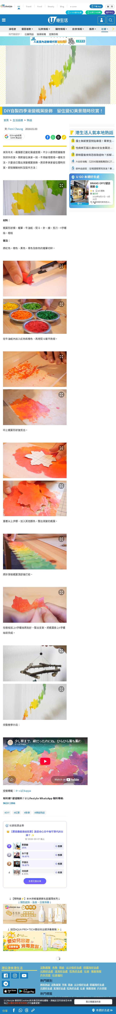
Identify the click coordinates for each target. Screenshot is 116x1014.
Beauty (51, 6)
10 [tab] (60, 41)
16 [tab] (63, 44)
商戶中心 (109, 12)
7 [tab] (51, 41)
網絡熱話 (40, 812)
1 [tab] (51, 37)
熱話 (29, 120)
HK (19, 6)
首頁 (6, 120)
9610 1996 (9, 803)
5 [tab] (63, 37)
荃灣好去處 (61, 971)
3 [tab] (57, 37)
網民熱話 (45, 984)
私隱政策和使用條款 (17, 1002)
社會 (86, 971)
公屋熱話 (29, 34)
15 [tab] (60, 44)
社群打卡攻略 (95, 12)
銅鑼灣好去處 (91, 967)
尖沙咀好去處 (74, 967)
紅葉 (17, 812)
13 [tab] (54, 44)
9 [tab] (57, 41)
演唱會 (12, 29)
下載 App (97, 6)
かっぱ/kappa (23, 790)
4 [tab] (60, 37)
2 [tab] (54, 37)
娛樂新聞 (41, 34)
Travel (28, 6)
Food (39, 6)
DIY (7, 812)
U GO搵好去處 (76, 12)
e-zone (73, 6)
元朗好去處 (46, 971)
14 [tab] (57, 44)
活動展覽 (45, 967)
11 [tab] (63, 41)
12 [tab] (66, 41)
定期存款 (53, 34)
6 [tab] (66, 37)
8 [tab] (54, 41)
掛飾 (27, 812)
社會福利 (57, 975)
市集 (54, 967)
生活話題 (18, 120)
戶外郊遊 (45, 975)
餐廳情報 (96, 971)
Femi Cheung (15, 129)
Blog (62, 6)
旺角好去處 (75, 971)
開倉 (61, 967)
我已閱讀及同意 (93, 1001)
